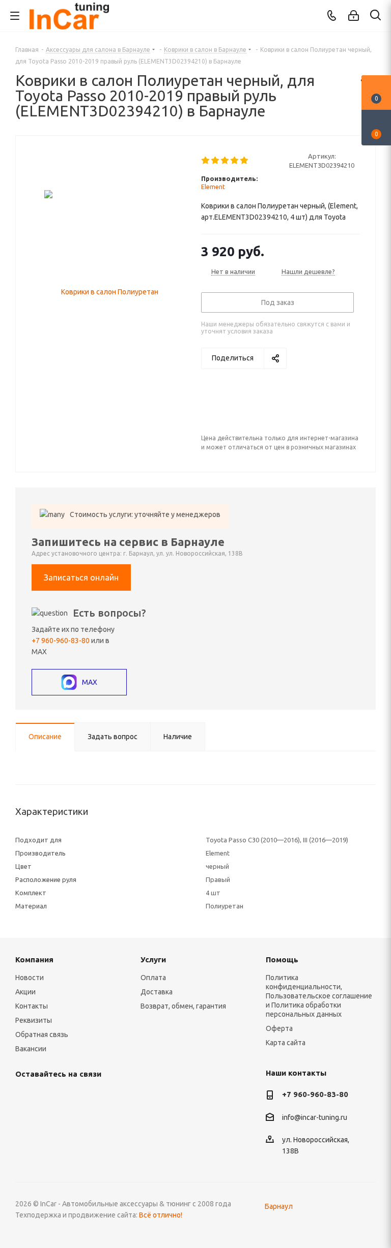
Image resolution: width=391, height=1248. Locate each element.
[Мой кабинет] (353, 16)
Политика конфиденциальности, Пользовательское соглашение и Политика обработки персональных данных (319, 995)
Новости (29, 977)
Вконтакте (25, 1097)
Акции (25, 992)
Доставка (157, 992)
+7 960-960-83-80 (61, 640)
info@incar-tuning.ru (314, 1117)
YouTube (76, 1097)
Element (213, 186)
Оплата (153, 977)
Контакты (31, 1006)
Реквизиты (33, 1020)
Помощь (282, 959)
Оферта (279, 1028)
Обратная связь (41, 1034)
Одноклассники (102, 1097)
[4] (235, 161)
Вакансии (30, 1049)
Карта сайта (285, 1043)
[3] (225, 161)
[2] (215, 161)
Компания (34, 959)
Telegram (51, 1097)
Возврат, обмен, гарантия (183, 1006)
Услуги (153, 959)
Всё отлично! (160, 1215)
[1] (206, 161)
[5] (244, 161)
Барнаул (279, 1206)
